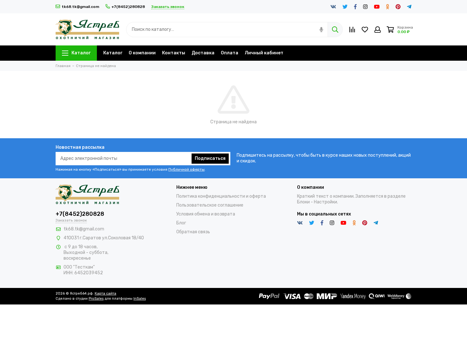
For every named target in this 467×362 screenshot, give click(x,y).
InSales (139, 299)
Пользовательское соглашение (209, 205)
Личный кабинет (264, 53)
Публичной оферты (186, 169)
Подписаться (210, 158)
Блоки (303, 202)
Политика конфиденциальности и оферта (221, 196)
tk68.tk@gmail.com (80, 6)
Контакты (173, 53)
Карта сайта (105, 293)
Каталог (81, 53)
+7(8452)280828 (128, 6)
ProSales (96, 299)
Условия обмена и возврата (205, 214)
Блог (181, 223)
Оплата (229, 53)
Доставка (203, 53)
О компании (142, 53)
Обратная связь (193, 232)
